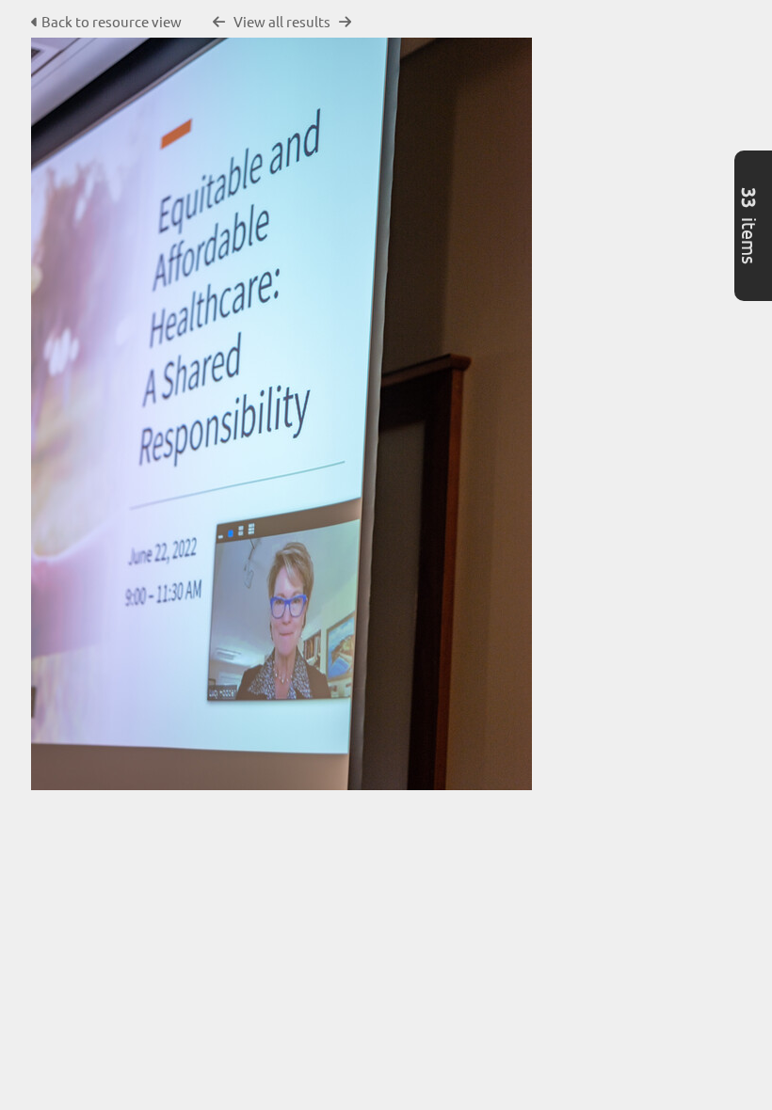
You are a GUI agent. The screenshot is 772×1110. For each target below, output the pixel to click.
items (750, 225)
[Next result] (345, 22)
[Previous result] (219, 22)
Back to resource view (112, 21)
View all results (281, 21)
